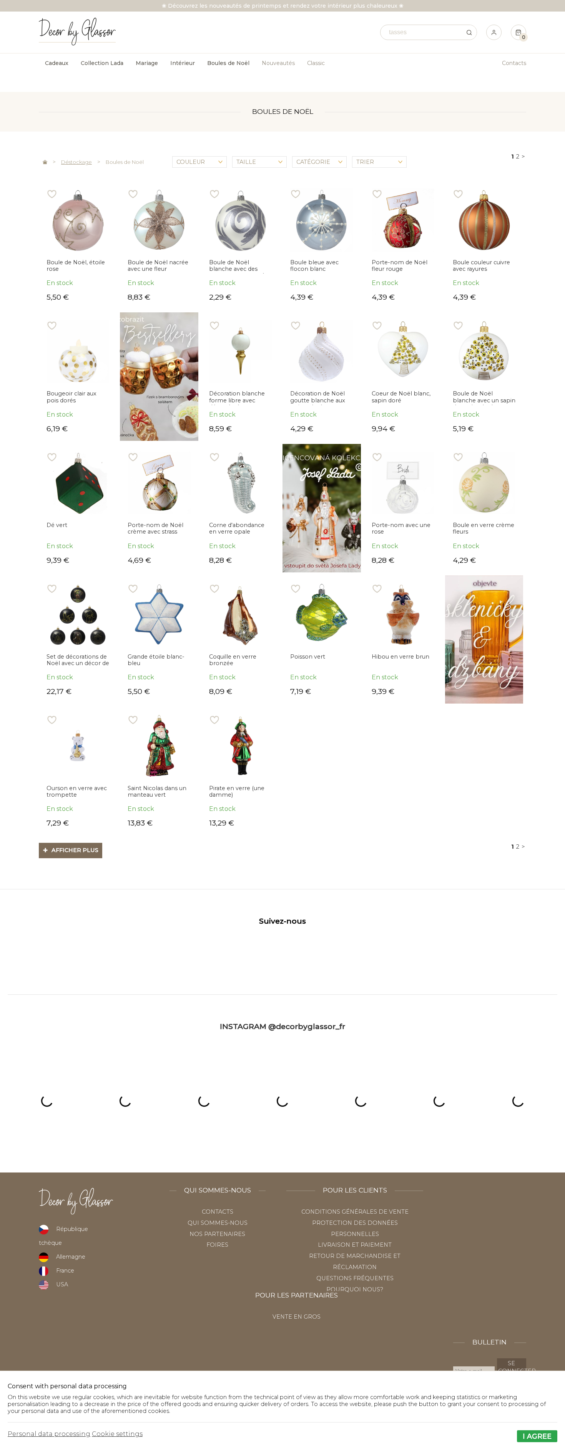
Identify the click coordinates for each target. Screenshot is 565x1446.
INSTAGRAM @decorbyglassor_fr (282, 1026)
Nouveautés (278, 63)
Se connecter (512, 1367)
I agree (537, 1436)
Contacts (514, 63)
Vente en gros (297, 1316)
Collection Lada (102, 63)
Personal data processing (49, 1434)
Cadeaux (56, 63)
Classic (316, 63)
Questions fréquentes (355, 1278)
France (65, 1270)
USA (62, 1284)
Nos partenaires (217, 1234)
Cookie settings (117, 1434)
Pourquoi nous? (354, 1289)
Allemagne (70, 1256)
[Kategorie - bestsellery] (159, 376)
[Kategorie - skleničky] (484, 639)
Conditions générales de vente (355, 1211)
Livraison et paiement (355, 1244)
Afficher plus (70, 850)
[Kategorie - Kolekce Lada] (321, 508)
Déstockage (76, 162)
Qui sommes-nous (218, 1222)
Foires (217, 1244)
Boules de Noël (125, 162)
